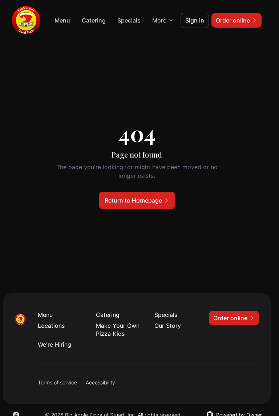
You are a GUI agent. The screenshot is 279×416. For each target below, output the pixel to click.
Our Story (167, 325)
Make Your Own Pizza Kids (118, 329)
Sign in (194, 20)
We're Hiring (54, 344)
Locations (51, 325)
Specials (129, 20)
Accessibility (100, 382)
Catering (94, 20)
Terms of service (57, 382)
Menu (62, 20)
